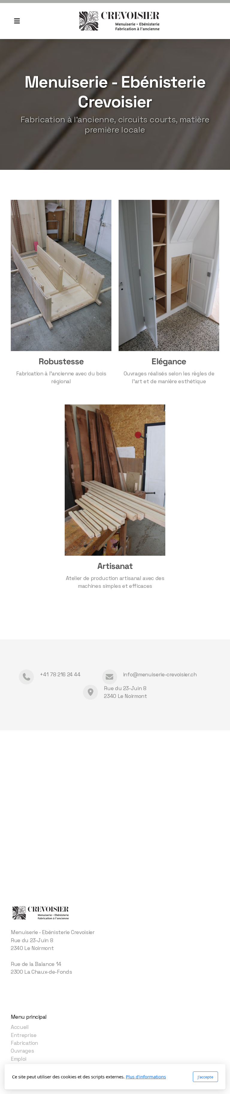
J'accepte (205, 1077)
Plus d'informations (146, 1077)
